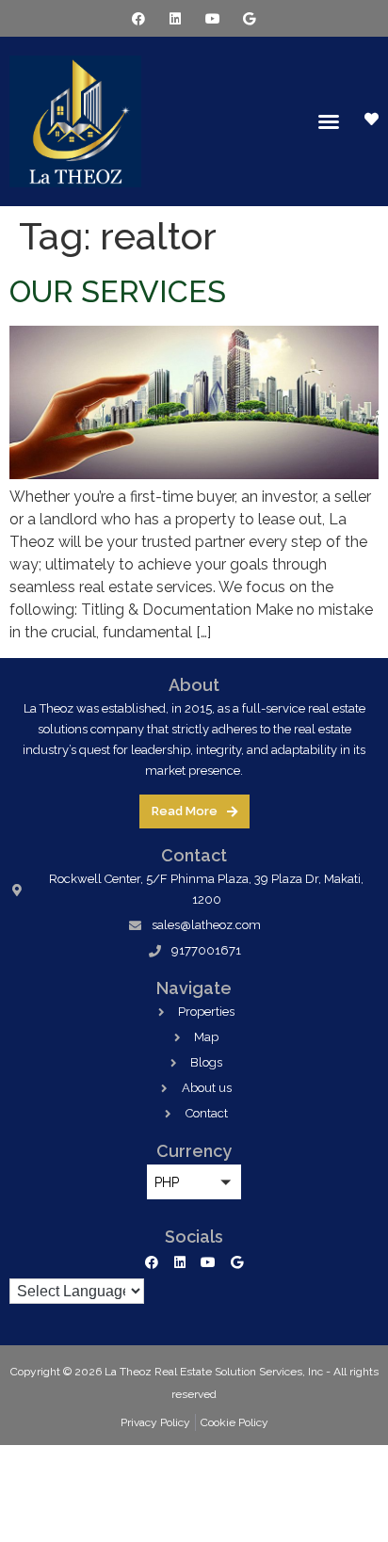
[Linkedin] (175, 18)
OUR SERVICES (117, 291)
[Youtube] (212, 18)
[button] (329, 121)
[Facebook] (139, 18)
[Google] (249, 18)
